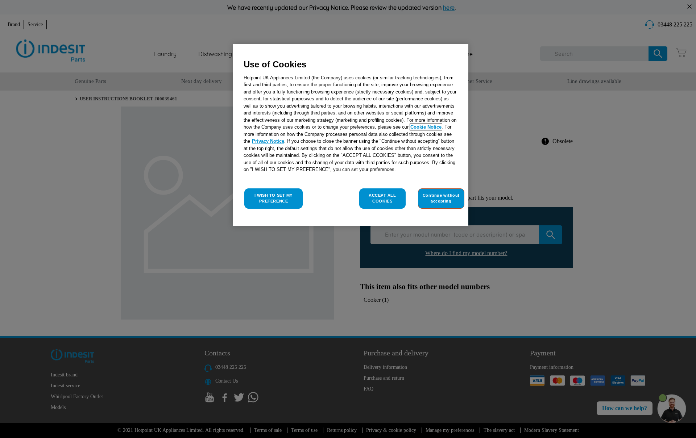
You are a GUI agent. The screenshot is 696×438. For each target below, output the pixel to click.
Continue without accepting (441, 198)
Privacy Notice (268, 141)
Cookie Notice (426, 127)
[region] (350, 135)
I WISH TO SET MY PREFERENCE (273, 198)
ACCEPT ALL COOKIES (382, 198)
